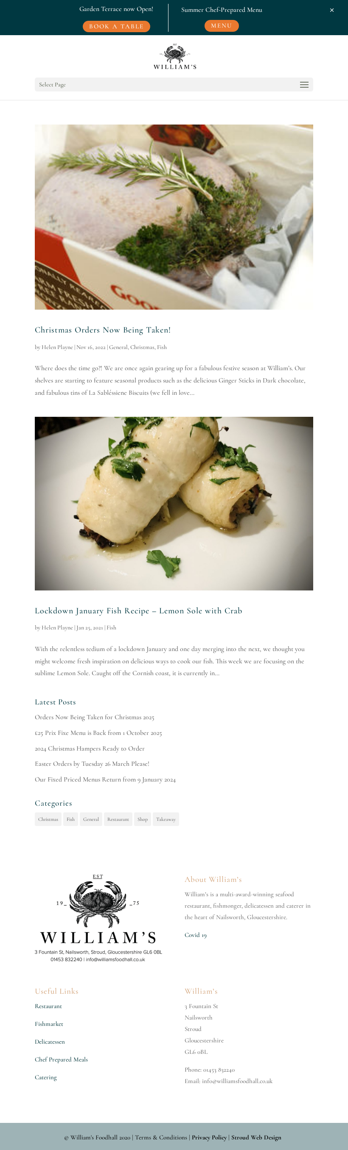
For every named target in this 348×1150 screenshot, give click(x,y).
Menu (222, 25)
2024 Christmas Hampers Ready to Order (90, 748)
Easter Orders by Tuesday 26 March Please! (92, 763)
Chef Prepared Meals (61, 1059)
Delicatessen (50, 1041)
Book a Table (116, 26)
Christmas (142, 347)
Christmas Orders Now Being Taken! (103, 330)
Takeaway (166, 819)
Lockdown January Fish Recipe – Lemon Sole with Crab (138, 611)
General (118, 347)
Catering (46, 1077)
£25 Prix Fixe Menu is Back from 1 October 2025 (98, 733)
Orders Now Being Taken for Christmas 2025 (94, 717)
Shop (143, 819)
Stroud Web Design (256, 1137)
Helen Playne (57, 347)
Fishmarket (49, 1024)
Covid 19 (196, 935)
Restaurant (118, 819)
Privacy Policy (209, 1137)
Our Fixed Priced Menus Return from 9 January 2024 (105, 779)
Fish (162, 347)
